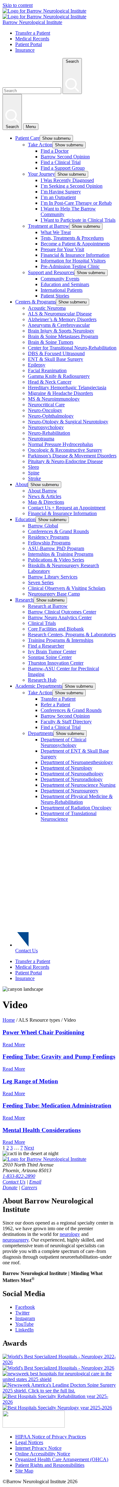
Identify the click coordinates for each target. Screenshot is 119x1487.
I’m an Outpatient (58, 197)
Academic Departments (38, 686)
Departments (40, 733)
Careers (29, 1187)
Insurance (25, 50)
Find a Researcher (46, 646)
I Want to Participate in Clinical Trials (78, 220)
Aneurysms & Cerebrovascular (59, 325)
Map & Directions (46, 502)
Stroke (34, 478)
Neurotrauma (41, 438)
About (21, 484)
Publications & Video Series (56, 559)
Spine (33, 472)
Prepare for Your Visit (62, 249)
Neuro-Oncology (45, 410)
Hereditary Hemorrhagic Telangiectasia (67, 387)
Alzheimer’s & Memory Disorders (62, 319)
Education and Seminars (65, 284)
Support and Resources (51, 272)
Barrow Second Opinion (65, 156)
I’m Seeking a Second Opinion (71, 186)
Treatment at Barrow (48, 226)
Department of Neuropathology (72, 773)
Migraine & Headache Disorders (60, 393)
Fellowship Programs (49, 542)
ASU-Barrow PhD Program (56, 548)
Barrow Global (43, 525)
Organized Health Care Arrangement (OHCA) (61, 1459)
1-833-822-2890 (19, 1176)
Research (24, 599)
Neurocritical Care (46, 404)
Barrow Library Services (52, 576)
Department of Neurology (66, 768)
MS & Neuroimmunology (54, 399)
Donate (10, 1187)
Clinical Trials (42, 623)
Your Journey (41, 174)
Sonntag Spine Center (50, 657)
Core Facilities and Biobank (56, 629)
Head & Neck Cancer (49, 382)
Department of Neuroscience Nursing (78, 785)
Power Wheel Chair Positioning (43, 1032)
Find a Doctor (55, 151)
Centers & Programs (35, 301)
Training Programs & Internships (60, 640)
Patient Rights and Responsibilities (49, 1465)
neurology (70, 1234)
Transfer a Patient (32, 33)
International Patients (62, 290)
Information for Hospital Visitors (73, 260)
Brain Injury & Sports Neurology (61, 330)
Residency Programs (48, 537)
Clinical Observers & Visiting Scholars (66, 588)
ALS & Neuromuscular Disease (60, 313)
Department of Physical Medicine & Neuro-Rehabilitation (77, 799)
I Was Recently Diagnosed (67, 180)
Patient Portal (28, 44)
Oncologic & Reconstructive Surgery (65, 450)
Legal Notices (29, 1442)
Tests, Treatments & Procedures (72, 238)
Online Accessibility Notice (42, 1453)
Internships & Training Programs (60, 554)
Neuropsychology (46, 427)
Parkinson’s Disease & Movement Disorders (72, 455)
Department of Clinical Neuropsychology (63, 742)
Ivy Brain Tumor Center (52, 651)
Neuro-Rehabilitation (49, 433)
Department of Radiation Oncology (76, 807)
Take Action (40, 144)
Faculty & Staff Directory (66, 721)
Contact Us (26, 950)
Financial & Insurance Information (75, 255)
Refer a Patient (55, 704)
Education (25, 519)
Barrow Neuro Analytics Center (60, 617)
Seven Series (41, 582)
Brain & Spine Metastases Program (63, 336)
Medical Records (32, 38)
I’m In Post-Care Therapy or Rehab (76, 203)
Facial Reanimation (47, 370)
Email (35, 1181)
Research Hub (42, 680)
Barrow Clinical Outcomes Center (62, 611)
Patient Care (27, 138)
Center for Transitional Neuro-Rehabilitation (72, 347)
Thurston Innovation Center (55, 663)
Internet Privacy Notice (38, 1448)
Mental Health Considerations (42, 1130)
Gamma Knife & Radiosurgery (59, 376)
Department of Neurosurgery (69, 790)
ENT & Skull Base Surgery (55, 359)
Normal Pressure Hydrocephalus (60, 444)
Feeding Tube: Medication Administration (57, 1105)
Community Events (60, 278)
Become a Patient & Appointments (75, 243)
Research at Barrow (48, 606)
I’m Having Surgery (61, 191)
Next (29, 1147)
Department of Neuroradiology (71, 779)
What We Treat (56, 232)
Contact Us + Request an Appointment (66, 507)
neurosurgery (16, 1240)
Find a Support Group (63, 168)
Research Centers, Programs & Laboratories (72, 634)
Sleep (33, 467)
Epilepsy (36, 364)
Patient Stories (55, 295)
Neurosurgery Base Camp (54, 594)
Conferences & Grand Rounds (58, 531)
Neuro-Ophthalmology (51, 416)
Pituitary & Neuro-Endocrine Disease (65, 461)
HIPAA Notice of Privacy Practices (50, 1436)
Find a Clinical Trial (61, 162)
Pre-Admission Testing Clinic (70, 266)
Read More (14, 1044)
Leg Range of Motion (30, 1081)
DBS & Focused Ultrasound (56, 353)
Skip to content (18, 5)
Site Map (24, 1470)
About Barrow (42, 490)
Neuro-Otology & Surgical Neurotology (68, 421)
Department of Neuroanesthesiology (77, 762)
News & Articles (44, 496)
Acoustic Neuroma (47, 308)
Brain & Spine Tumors (50, 342)
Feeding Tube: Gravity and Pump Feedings (59, 1056)
